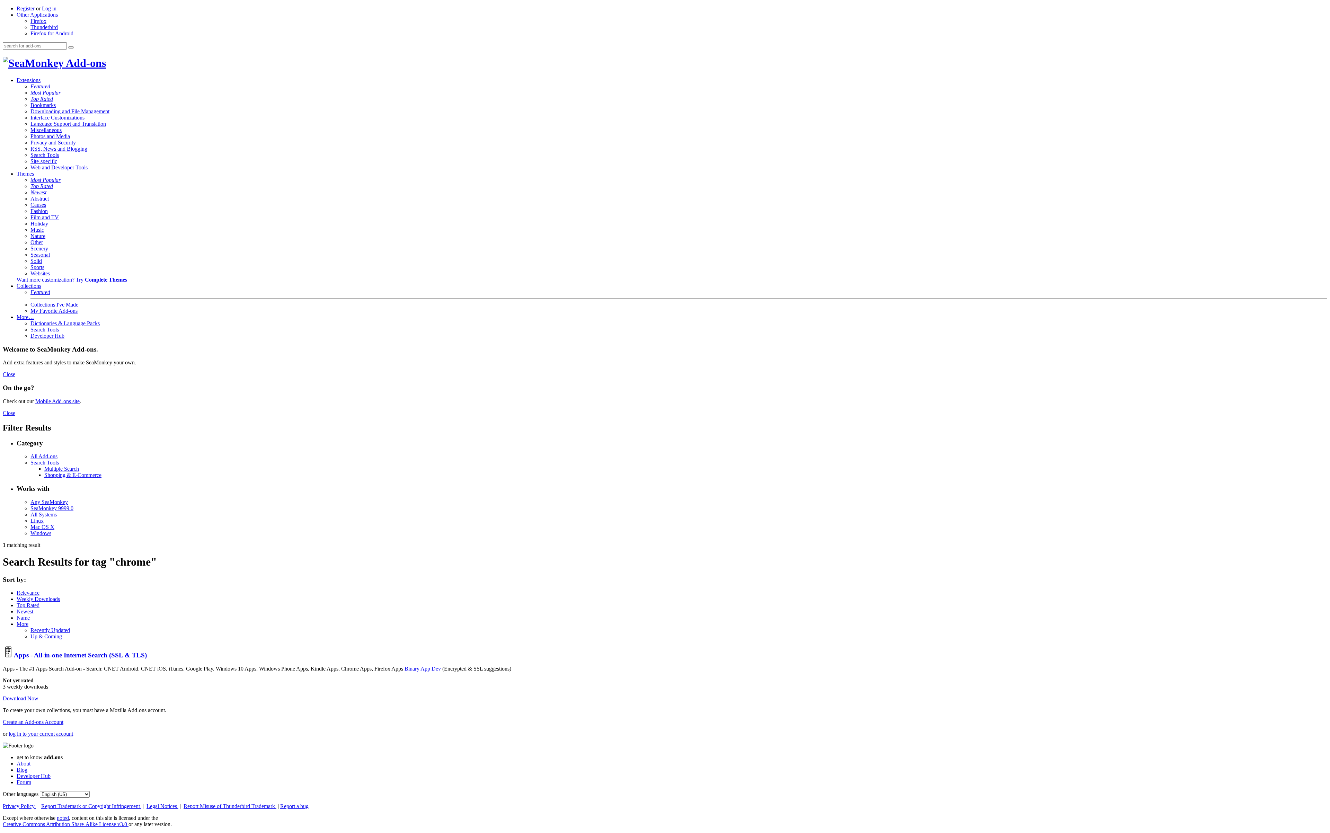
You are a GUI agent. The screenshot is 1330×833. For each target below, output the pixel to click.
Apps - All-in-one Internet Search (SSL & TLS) (80, 655)
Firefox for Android (51, 33)
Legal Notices (162, 806)
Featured (40, 86)
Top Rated (41, 99)
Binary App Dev (423, 669)
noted (63, 818)
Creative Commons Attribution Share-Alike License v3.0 (65, 824)
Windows (40, 533)
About (23, 763)
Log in (49, 8)
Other (36, 242)
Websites (40, 273)
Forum (24, 782)
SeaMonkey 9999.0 (51, 508)
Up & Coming (46, 636)
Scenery (39, 248)
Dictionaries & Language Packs (65, 323)
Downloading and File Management (69, 111)
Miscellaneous (46, 130)
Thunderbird (44, 27)
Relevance (28, 593)
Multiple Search (61, 469)
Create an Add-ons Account (33, 722)
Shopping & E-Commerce (72, 475)
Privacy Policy (19, 806)
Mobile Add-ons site (57, 401)
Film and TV (44, 217)
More (22, 624)
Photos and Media (50, 136)
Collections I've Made (54, 305)
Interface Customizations (57, 118)
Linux (37, 521)
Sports (37, 267)
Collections (29, 286)
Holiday (39, 224)
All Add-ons (43, 456)
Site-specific (43, 161)
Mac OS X (42, 527)
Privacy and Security (53, 142)
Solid (36, 261)
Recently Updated (50, 630)
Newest (38, 192)
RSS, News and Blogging (58, 149)
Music (37, 230)
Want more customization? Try (72, 280)
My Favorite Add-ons (54, 311)
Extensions (29, 80)
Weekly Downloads (38, 599)
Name (23, 618)
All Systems (43, 514)
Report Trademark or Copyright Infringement (91, 806)
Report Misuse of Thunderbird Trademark (230, 806)
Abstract (39, 199)
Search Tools (44, 155)
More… (25, 317)
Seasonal (40, 255)
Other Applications (37, 15)
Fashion (39, 211)
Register (26, 8)
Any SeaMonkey (49, 502)
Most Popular (45, 93)
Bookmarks (43, 105)
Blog (22, 770)
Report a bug (294, 806)
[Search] (71, 47)
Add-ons (85, 63)
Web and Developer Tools (59, 167)
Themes (25, 174)
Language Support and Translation (68, 124)
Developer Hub (47, 336)
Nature (37, 236)
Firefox (38, 21)
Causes (38, 205)
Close (9, 374)
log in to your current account (41, 734)
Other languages (20, 794)
